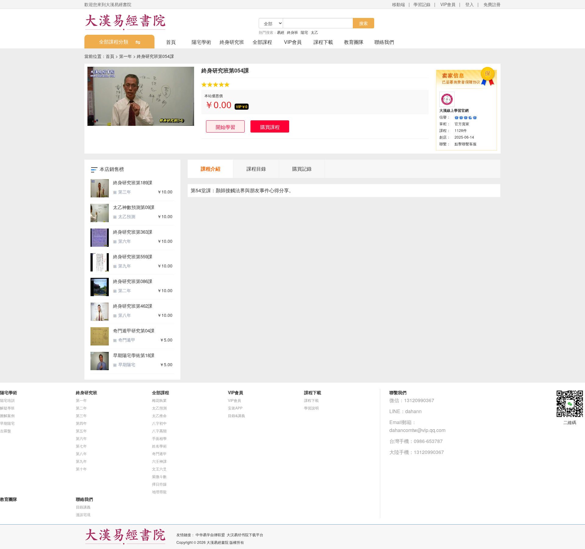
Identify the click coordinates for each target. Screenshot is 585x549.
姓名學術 (159, 445)
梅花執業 (159, 400)
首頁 (171, 41)
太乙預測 (126, 216)
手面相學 (159, 438)
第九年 (124, 266)
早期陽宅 (126, 364)
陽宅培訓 (7, 400)
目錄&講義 (236, 415)
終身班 (292, 32)
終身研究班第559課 (132, 256)
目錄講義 (83, 506)
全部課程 (262, 41)
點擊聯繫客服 (466, 143)
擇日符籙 (159, 484)
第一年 (125, 56)
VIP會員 (448, 4)
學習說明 (311, 407)
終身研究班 (232, 41)
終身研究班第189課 (132, 182)
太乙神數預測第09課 (133, 207)
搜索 (363, 23)
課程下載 (323, 41)
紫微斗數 (159, 476)
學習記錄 (422, 4)
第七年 (81, 445)
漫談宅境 (83, 514)
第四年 (81, 423)
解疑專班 (7, 407)
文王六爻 (159, 468)
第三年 (124, 192)
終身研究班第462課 (132, 306)
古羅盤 (5, 430)
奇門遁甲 (126, 340)
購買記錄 (302, 168)
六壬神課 (159, 461)
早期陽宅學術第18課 (133, 355)
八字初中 (159, 423)
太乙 (314, 32)
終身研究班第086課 (132, 281)
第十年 (81, 468)
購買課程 (270, 126)
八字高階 (159, 430)
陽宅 (304, 32)
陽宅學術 (201, 41)
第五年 (81, 430)
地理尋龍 (159, 491)
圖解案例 (7, 415)
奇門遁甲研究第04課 (133, 330)
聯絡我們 (384, 41)
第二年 (124, 290)
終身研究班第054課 (155, 56)
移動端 (398, 4)
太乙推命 (159, 415)
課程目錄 (256, 168)
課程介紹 (210, 168)
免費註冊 (492, 4)
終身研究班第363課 (132, 231)
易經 (280, 32)
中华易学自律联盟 (210, 534)
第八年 (124, 315)
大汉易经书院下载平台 (245, 534)
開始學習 (225, 126)
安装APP (235, 407)
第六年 (124, 241)
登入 (469, 4)
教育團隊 (353, 41)
